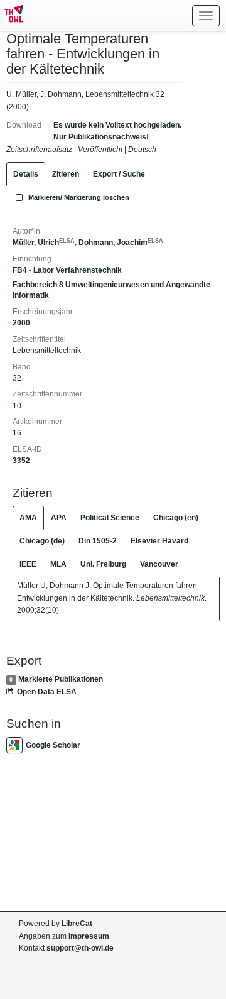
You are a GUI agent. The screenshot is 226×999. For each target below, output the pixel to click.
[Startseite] (11, 15)
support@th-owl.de (80, 948)
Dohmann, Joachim (120, 242)
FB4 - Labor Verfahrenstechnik (67, 270)
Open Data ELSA (47, 691)
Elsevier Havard (159, 541)
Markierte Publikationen (60, 679)
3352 (21, 460)
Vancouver (159, 564)
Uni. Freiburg (103, 564)
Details (25, 174)
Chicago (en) (175, 517)
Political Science (109, 517)
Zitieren (65, 174)
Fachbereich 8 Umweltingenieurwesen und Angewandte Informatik (111, 290)
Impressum (88, 936)
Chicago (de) (42, 541)
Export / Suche (119, 174)
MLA (58, 564)
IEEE (27, 564)
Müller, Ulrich (44, 242)
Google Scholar (53, 745)
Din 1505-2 (97, 541)
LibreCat (77, 923)
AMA (28, 517)
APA (59, 517)
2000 (21, 323)
